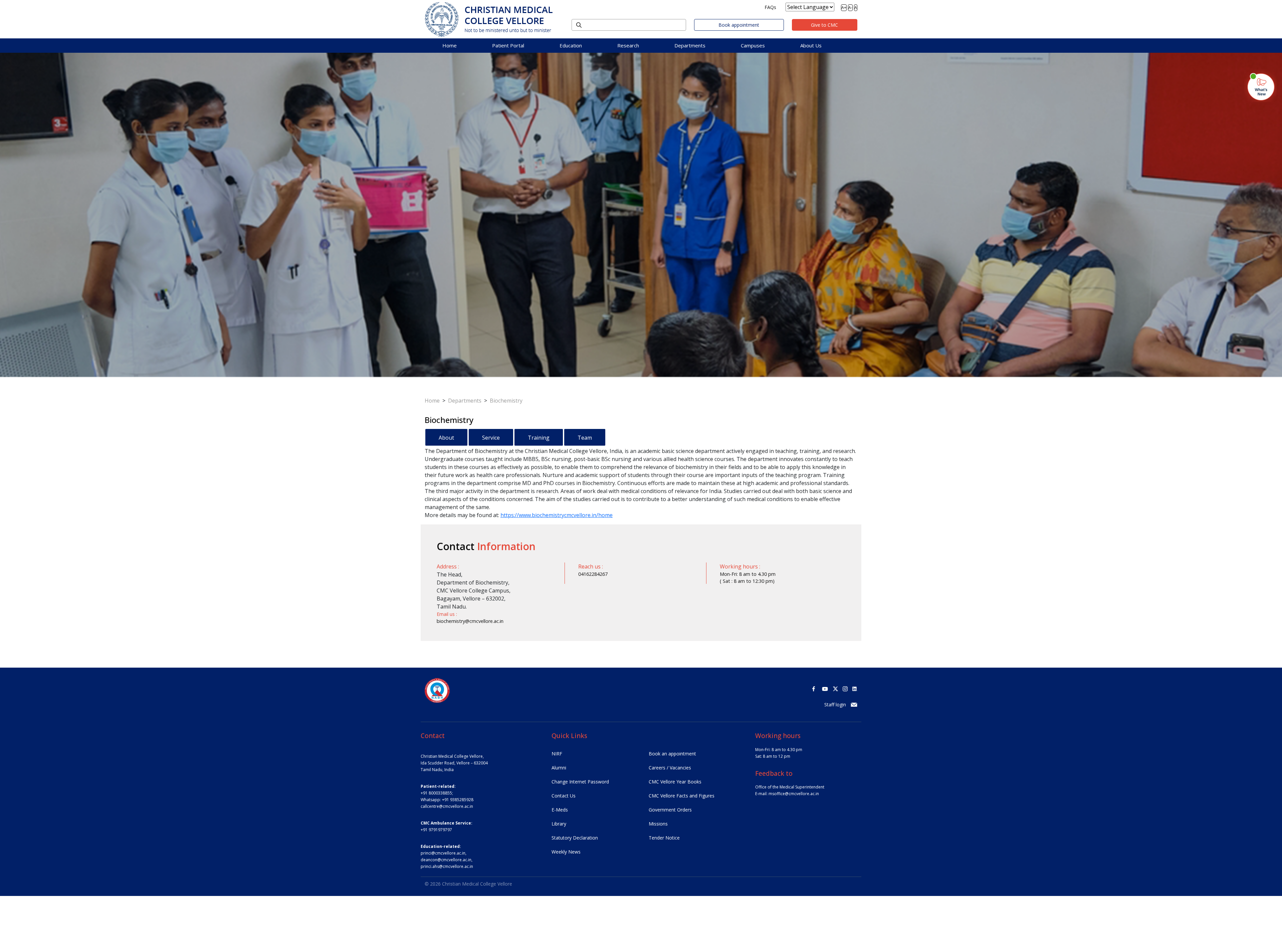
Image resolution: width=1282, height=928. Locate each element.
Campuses (753, 45)
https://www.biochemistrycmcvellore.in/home (556, 515)
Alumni (559, 767)
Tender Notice (664, 838)
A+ (843, 7)
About (446, 437)
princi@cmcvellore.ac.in (443, 853)
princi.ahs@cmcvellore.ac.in (447, 866)
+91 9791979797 (436, 830)
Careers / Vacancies (670, 767)
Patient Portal (508, 45)
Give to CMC (824, 25)
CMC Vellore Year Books (675, 781)
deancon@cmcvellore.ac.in (446, 860)
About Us (811, 45)
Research (628, 45)
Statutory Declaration (575, 838)
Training (539, 437)
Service (491, 437)
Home (449, 45)
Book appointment (738, 25)
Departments (689, 45)
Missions (658, 824)
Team (585, 437)
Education (571, 45)
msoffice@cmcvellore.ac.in (794, 793)
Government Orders (670, 809)
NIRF (557, 753)
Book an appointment (672, 753)
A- (850, 7)
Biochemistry (506, 400)
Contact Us (564, 795)
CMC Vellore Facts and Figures (681, 795)
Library (559, 824)
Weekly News (566, 852)
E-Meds (560, 809)
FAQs (770, 7)
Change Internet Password (580, 781)
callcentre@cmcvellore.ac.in (447, 806)
